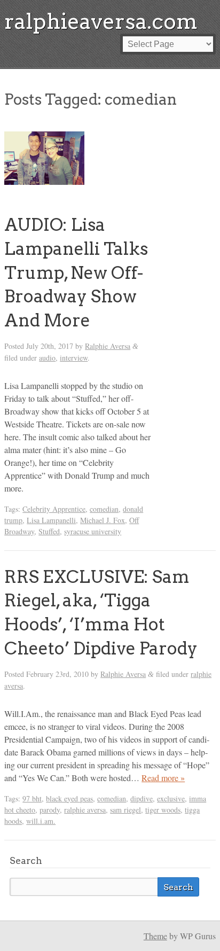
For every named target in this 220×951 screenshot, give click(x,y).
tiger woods (162, 810)
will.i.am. (41, 821)
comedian (104, 509)
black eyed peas (69, 798)
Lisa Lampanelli (51, 520)
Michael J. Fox (102, 520)
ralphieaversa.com (101, 21)
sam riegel (125, 810)
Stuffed (49, 531)
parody (50, 810)
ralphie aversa (85, 810)
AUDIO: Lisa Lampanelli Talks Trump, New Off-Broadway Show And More (76, 272)
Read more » (163, 777)
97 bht (32, 798)
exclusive (171, 798)
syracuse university (92, 531)
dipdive (141, 798)
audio (47, 358)
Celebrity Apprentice (53, 509)
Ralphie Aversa (107, 346)
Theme (155, 935)
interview (74, 358)
